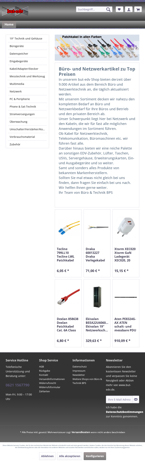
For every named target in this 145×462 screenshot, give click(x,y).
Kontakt (43, 375)
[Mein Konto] (129, 9)
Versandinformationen (52, 379)
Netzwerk (16, 91)
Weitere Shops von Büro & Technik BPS (87, 381)
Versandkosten (81, 432)
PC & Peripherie (20, 99)
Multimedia (17, 84)
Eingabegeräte (19, 61)
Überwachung (18, 121)
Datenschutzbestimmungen (124, 412)
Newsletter (78, 375)
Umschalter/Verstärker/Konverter (28, 129)
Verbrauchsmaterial (22, 137)
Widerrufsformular (49, 387)
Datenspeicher (19, 53)
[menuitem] (94, 9)
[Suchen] (108, 9)
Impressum (78, 370)
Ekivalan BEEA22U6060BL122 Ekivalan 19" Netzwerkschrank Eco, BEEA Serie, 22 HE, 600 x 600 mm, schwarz (97, 324)
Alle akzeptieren (69, 456)
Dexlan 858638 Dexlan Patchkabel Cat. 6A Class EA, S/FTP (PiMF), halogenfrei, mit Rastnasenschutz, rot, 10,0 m (68, 324)
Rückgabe (44, 370)
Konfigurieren (95, 456)
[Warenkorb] (138, 9)
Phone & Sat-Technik (23, 106)
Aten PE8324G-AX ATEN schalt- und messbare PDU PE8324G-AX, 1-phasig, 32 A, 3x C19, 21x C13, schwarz (125, 324)
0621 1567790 (17, 385)
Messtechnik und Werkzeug (27, 76)
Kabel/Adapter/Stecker (24, 69)
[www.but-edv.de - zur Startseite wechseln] (15, 11)
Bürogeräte (17, 46)
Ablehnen (47, 456)
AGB (41, 366)
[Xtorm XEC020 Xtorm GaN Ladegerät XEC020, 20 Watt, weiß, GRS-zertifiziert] (125, 227)
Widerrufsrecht (47, 383)
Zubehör (15, 144)
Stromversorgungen (22, 114)
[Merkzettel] (119, 9)
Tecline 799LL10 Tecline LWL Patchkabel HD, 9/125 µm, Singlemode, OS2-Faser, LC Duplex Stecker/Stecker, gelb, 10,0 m (68, 254)
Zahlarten (44, 391)
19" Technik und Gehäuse (26, 38)
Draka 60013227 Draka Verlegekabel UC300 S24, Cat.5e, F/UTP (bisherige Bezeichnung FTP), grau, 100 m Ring (96, 254)
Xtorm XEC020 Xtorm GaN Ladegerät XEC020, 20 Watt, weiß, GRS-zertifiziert (125, 254)
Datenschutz (79, 366)
